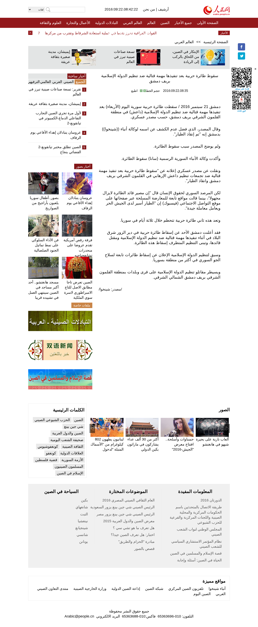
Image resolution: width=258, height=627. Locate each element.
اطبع (134, 90)
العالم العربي (132, 23)
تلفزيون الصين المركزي (186, 589)
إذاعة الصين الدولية (125, 589)
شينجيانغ (81, 528)
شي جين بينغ (73, 427)
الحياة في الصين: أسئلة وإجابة (199, 560)
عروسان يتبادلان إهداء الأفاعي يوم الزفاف (55, 134)
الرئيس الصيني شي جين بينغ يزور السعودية (122, 507)
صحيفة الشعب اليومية (66, 440)
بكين (84, 500)
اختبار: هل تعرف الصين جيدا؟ (133, 535)
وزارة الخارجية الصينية (89, 589)
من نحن (149, 9)
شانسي (82, 535)
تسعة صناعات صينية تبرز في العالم (124, 57)
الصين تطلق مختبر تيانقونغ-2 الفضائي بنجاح (59, 149)
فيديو (111, 33)
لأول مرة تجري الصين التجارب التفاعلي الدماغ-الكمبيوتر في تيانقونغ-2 (58, 118)
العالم (151, 23)
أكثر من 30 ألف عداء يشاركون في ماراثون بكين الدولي (143, 444)
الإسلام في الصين (70, 473)
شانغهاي (82, 507)
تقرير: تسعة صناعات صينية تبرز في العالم (55, 91)
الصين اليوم (202, 594)
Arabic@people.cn (79, 616)
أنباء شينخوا (217, 589)
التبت (84, 514)
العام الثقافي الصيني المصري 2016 (128, 500)
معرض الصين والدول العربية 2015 (129, 521)
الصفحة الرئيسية (215, 42)
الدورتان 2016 (211, 500)
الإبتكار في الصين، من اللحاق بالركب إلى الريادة (185, 57)
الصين (165, 23)
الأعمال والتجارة (78, 23)
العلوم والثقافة (50, 23)
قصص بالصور (144, 549)
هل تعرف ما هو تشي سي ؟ (134, 528)
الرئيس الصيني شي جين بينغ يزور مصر (126, 514)
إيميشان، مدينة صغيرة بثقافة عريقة (59, 57)
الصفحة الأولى (207, 23)
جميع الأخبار (183, 23)
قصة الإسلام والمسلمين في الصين (196, 553)
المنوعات (143, 33)
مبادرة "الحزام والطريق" (136, 542)
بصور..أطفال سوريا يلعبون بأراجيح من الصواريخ (44, 203)
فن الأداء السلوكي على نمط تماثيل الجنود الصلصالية (45, 245)
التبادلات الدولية (106, 23)
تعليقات (126, 33)
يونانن (83, 542)
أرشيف (163, 9)
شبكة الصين (154, 589)
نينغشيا (83, 521)
